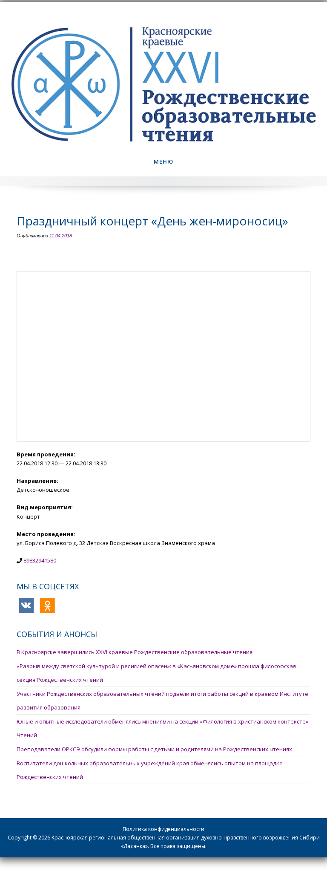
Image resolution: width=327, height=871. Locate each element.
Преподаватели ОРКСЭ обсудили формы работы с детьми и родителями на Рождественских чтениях (154, 749)
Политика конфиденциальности (163, 829)
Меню (163, 161)
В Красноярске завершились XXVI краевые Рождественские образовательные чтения (134, 652)
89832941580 (39, 560)
